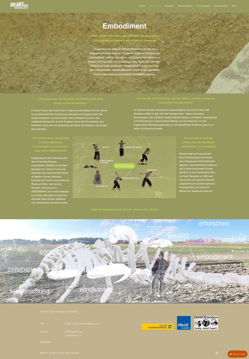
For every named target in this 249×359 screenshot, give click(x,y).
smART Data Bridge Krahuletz (59, 311)
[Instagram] (217, 352)
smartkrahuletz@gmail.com (86, 323)
